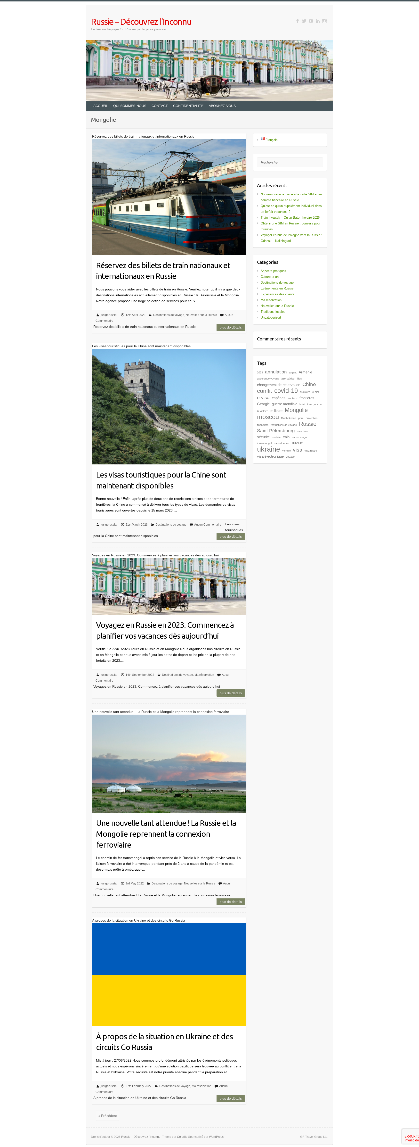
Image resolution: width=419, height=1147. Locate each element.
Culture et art (270, 277)
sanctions (302, 431)
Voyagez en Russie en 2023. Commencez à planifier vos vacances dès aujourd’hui (165, 630)
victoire (286, 450)
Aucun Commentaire (207, 524)
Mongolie (296, 410)
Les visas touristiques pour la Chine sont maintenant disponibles (161, 480)
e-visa (263, 397)
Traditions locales (273, 312)
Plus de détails (231, 327)
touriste (276, 437)
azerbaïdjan (288, 378)
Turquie (297, 443)
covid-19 (286, 390)
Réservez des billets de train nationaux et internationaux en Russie (163, 271)
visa (297, 450)
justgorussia (109, 315)
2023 (260, 372)
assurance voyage (268, 378)
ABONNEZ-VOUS (222, 106)
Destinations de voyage (168, 315)
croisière (305, 391)
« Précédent (107, 1116)
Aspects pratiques (273, 271)
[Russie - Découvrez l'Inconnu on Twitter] (304, 21)
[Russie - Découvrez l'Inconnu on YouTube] (311, 21)
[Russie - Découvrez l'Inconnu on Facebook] (297, 21)
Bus (299, 378)
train (286, 437)
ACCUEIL (100, 106)
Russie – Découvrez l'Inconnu (141, 21)
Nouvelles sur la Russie (201, 315)
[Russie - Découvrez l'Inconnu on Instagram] (324, 21)
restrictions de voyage (284, 424)
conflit (264, 391)
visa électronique (270, 456)
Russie (307, 424)
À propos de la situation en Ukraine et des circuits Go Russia (164, 1042)
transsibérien (281, 443)
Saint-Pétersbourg (276, 430)
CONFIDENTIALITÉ (188, 106)
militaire (276, 411)
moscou (268, 416)
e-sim (315, 391)
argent (293, 372)
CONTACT (160, 106)
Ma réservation (204, 675)
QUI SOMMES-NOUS (129, 106)
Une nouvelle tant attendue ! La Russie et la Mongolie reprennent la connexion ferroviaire (166, 833)
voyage (290, 456)
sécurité (263, 437)
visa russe (311, 450)
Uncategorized (271, 317)
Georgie (263, 404)
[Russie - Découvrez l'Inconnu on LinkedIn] (317, 21)
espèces (278, 398)
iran (309, 404)
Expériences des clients (277, 294)
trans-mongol (299, 437)
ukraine (268, 449)
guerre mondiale (284, 404)
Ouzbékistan (288, 418)
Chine (309, 384)
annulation (276, 371)
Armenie (305, 372)
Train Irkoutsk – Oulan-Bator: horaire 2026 (290, 217)
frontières (306, 398)
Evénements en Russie (277, 288)
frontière (292, 398)
